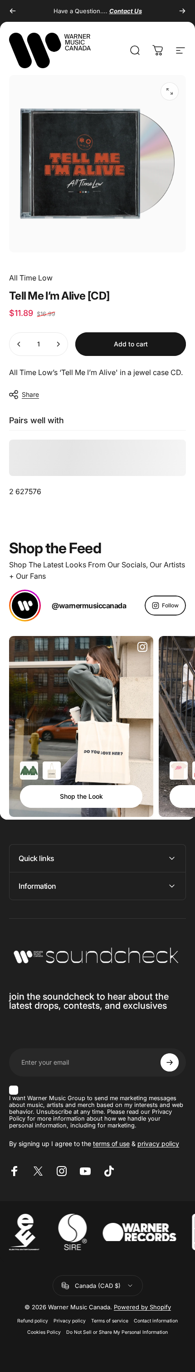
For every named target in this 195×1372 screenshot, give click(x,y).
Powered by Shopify (142, 1307)
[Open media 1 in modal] (170, 91)
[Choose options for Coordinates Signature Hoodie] (29, 770)
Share (30, 394)
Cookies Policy (44, 1332)
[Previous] (13, 11)
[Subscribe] (170, 1062)
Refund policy (32, 1321)
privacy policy (158, 1143)
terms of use (111, 1143)
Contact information (156, 1321)
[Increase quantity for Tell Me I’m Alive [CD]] (58, 344)
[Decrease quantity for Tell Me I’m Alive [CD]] (19, 344)
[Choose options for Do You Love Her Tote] (52, 770)
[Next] (182, 11)
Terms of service (109, 1321)
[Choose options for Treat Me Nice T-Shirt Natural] (179, 770)
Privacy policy (70, 1321)
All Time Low (31, 277)
